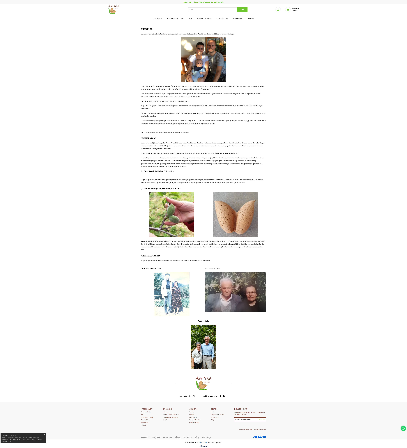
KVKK (165, 420)
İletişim (213, 420)
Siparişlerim (193, 417)
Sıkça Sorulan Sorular (217, 414)
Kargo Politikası (194, 422)
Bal (190, 19)
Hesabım (192, 412)
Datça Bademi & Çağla (175, 19)
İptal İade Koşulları (195, 420)
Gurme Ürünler (222, 19)
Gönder (262, 420)
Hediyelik (250, 19)
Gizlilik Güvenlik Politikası (171, 414)
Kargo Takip (214, 417)
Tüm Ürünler (157, 19)
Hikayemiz (166, 412)
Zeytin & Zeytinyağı (204, 19)
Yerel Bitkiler (237, 19)
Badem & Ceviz (145, 412)
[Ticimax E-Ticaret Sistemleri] (203, 446)
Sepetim (191, 414)
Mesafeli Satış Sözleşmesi (170, 417)
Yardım (213, 412)
